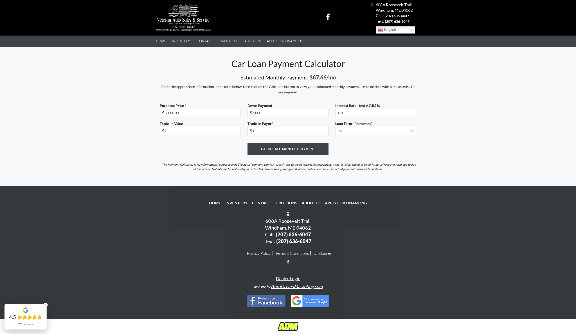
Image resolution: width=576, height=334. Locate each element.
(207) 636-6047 (397, 16)
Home (215, 203)
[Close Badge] (45, 305)
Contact (261, 203)
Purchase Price (173, 105)
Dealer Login (288, 278)
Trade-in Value (171, 123)
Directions (285, 203)
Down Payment (260, 105)
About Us (311, 203)
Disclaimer (322, 253)
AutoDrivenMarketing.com (297, 286)
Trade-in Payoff (260, 123)
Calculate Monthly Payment (288, 149)
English (389, 30)
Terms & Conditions (292, 253)
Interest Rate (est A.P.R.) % (357, 105)
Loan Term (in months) (353, 123)
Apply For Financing (346, 203)
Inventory (236, 203)
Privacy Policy (259, 253)
